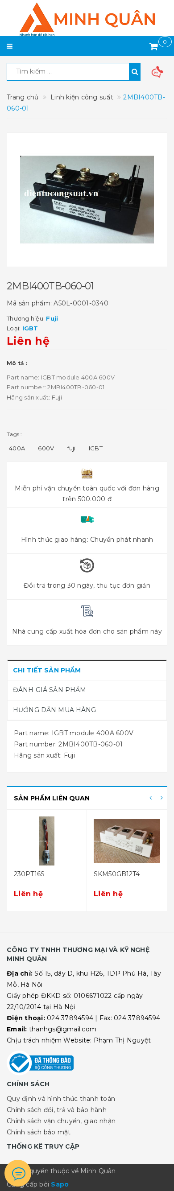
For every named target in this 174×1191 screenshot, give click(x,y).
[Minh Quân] (87, 19)
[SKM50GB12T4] (127, 840)
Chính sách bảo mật (39, 1132)
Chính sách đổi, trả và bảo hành (57, 1110)
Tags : (14, 434)
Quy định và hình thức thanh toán (61, 1099)
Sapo (60, 1184)
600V (46, 448)
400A (17, 448)
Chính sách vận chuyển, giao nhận (61, 1121)
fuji (71, 448)
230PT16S (29, 874)
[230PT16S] (47, 840)
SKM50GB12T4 (117, 874)
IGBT (96, 448)
